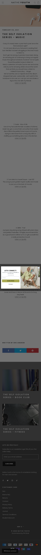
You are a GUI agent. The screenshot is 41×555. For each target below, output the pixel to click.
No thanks (11, 284)
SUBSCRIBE (10, 280)
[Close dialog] (39, 268)
